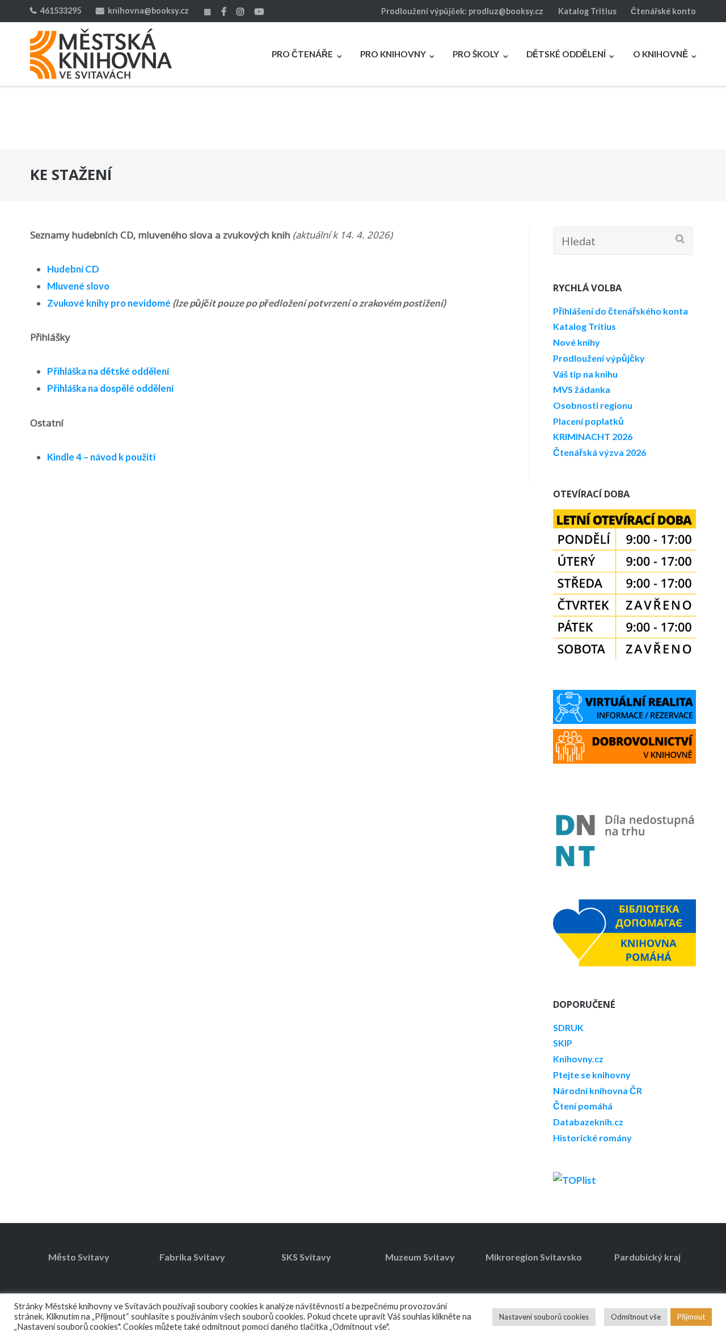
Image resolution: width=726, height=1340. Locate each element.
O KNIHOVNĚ (660, 54)
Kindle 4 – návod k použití (101, 457)
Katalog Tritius (587, 11)
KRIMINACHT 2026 (592, 436)
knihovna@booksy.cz (148, 10)
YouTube (259, 11)
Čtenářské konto (663, 11)
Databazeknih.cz (588, 1121)
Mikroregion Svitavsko (534, 1256)
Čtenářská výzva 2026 (599, 452)
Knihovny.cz (578, 1058)
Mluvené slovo (78, 286)
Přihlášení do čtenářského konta (620, 310)
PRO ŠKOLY (476, 54)
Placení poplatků (588, 421)
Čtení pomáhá (583, 1105)
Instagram (240, 11)
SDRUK (568, 1027)
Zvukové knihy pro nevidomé (109, 303)
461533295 (60, 10)
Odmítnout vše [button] (636, 1316)
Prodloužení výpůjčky (599, 358)
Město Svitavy (78, 1256)
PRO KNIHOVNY (393, 54)
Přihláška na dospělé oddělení (110, 388)
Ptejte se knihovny (592, 1074)
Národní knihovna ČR (597, 1090)
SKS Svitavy (306, 1256)
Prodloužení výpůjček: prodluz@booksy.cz (462, 11)
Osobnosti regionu (592, 405)
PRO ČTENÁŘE (302, 54)
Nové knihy (576, 342)
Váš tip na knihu (585, 373)
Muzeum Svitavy (420, 1256)
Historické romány (592, 1137)
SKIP (562, 1042)
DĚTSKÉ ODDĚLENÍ (566, 54)
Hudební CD (73, 269)
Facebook (223, 11)
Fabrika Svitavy (192, 1256)
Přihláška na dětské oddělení (108, 371)
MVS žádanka (581, 389)
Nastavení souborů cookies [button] (544, 1316)
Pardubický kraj (647, 1256)
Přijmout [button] (691, 1316)
